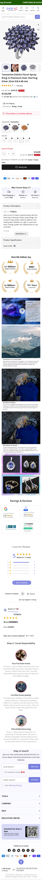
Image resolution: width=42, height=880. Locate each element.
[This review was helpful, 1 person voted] (27, 636)
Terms (14, 785)
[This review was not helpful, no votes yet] (31, 636)
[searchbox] (12, 594)
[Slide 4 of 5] (33, 68)
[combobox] (18, 17)
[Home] (12, 9)
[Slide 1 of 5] (6, 68)
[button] (37, 97)
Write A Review (21, 583)
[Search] (37, 17)
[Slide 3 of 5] (24, 68)
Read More (20, 234)
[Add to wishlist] (38, 30)
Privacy (19, 785)
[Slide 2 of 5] (15, 68)
